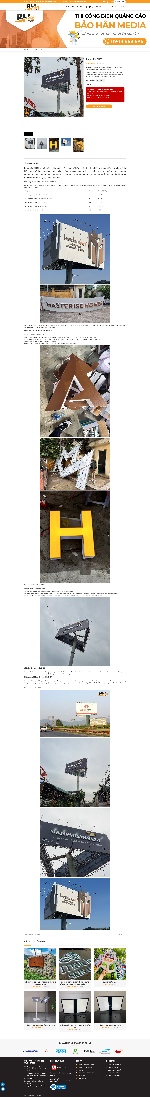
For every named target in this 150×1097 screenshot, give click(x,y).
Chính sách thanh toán (114, 1065)
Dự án (107, 7)
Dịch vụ (90, 7)
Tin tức (114, 7)
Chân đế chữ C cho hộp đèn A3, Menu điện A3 (75, 1026)
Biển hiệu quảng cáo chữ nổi (86, 1065)
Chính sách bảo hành (114, 1075)
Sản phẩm (99, 7)
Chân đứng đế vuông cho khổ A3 (109, 1025)
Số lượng (88, 84)
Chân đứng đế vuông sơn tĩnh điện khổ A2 (40, 1025)
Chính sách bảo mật (114, 1067)
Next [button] (31, 134)
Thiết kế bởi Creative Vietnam (32, 1095)
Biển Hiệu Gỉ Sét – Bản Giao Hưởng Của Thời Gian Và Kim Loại (40, 983)
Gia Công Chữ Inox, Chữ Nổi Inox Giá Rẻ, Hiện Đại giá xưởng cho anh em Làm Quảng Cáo (75, 983)
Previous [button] (26, 134)
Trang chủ (71, 7)
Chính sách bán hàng (114, 1073)
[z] (106, 1)
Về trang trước (29, 934)
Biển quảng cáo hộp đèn (85, 1067)
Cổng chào (81, 1075)
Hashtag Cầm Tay (109, 982)
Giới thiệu (80, 7)
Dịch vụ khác (82, 1078)
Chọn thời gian (90, 80)
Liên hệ (122, 7)
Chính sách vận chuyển (114, 1070)
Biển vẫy (80, 1070)
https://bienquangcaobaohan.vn (36, 1086)
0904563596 (120, 2)
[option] (54, 96)
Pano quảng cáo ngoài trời (86, 1073)
